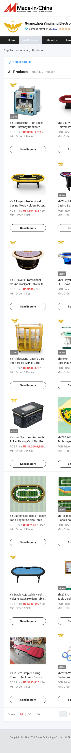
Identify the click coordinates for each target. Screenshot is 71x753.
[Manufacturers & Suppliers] (29, 7)
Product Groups (21, 62)
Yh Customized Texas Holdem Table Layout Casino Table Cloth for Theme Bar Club (28, 520)
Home (11, 40)
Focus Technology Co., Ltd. (50, 737)
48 (38, 714)
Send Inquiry (28, 149)
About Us (52, 40)
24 (21, 714)
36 (29, 714)
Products (32, 40)
